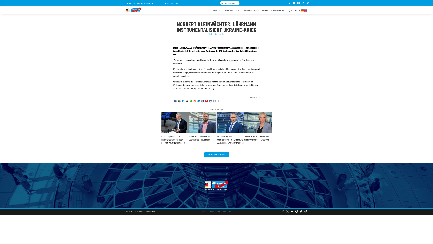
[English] (305, 10)
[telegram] (307, 3)
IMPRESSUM (214, 212)
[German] (302, 10)
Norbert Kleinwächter (216, 34)
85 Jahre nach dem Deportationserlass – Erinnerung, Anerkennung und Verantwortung (202, 139)
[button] (175, 101)
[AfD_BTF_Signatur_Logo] (133, 8)
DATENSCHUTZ (226, 212)
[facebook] (285, 3)
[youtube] (294, 3)
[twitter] (289, 3)
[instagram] (298, 3)
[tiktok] (303, 3)
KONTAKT (205, 212)
